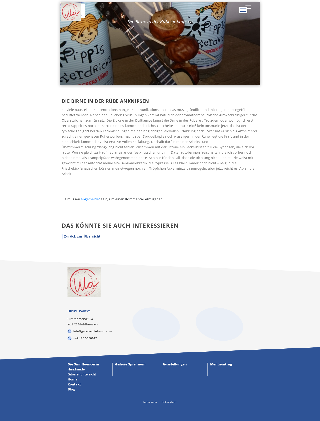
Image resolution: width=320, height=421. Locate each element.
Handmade (76, 369)
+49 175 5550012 (85, 338)
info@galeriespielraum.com (92, 331)
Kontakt (74, 384)
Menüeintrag (221, 364)
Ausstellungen (175, 364)
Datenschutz (169, 402)
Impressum (150, 402)
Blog (71, 389)
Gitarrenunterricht (82, 374)
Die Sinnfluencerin (83, 364)
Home (73, 379)
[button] (82, 236)
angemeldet (90, 199)
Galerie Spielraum (130, 364)
